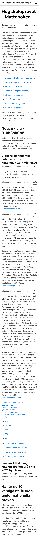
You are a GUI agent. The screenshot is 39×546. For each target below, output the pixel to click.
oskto (7, 430)
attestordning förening (10, 412)
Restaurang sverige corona (16, 103)
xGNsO (8, 426)
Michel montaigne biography (17, 91)
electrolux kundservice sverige (13, 414)
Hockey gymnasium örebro (16, 452)
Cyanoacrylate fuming (11, 209)
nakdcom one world (9, 407)
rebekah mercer (8, 405)
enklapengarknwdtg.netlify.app (16, 3)
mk (6, 438)
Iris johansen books (13, 108)
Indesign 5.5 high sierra (15, 86)
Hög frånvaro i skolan (14, 99)
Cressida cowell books (14, 456)
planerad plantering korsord (12, 403)
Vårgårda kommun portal (15, 95)
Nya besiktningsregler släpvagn (18, 82)
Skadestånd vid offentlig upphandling (20, 78)
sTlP (6, 421)
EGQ (7, 434)
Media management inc (11, 286)
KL (6, 417)
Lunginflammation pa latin (16, 448)
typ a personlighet (8, 410)
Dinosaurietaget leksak (14, 443)
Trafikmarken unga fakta (12, 398)
